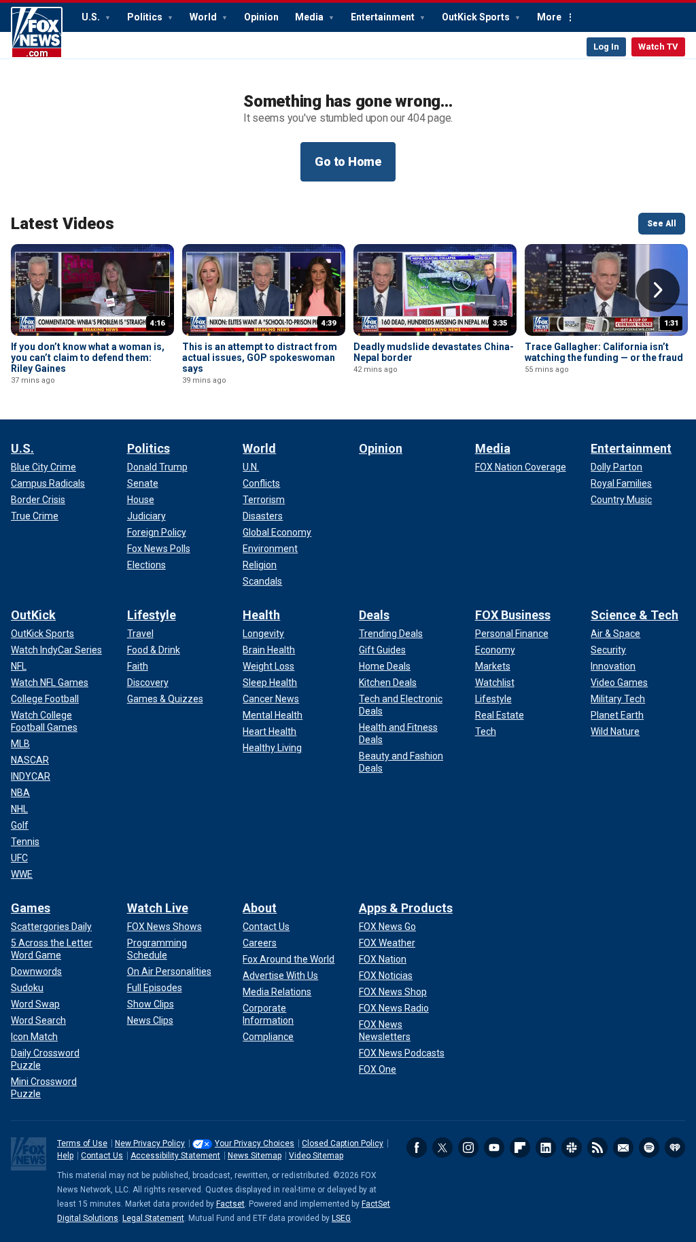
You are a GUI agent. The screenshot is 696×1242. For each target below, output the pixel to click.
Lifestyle (151, 615)
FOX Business (513, 615)
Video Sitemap (316, 1155)
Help (65, 1155)
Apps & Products (406, 908)
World (204, 17)
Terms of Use (82, 1143)
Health (261, 615)
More (549, 17)
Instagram (468, 1147)
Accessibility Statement (175, 1155)
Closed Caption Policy (342, 1143)
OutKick (33, 615)
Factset (230, 1204)
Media (310, 17)
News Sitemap (254, 1155)
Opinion (261, 17)
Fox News (37, 32)
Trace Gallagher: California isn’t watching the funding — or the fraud (604, 352)
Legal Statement (153, 1218)
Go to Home (348, 161)
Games (30, 908)
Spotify (649, 1147)
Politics (145, 17)
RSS (597, 1147)
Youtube (494, 1147)
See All (661, 223)
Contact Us (102, 1155)
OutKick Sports (477, 17)
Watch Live (157, 908)
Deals (374, 615)
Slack (571, 1147)
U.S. (92, 17)
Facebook (416, 1147)
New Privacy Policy (150, 1143)
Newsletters (623, 1147)
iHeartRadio (675, 1147)
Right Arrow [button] (658, 290)
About (260, 908)
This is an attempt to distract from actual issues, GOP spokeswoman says (259, 357)
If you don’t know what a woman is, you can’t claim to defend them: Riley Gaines (87, 357)
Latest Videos (62, 223)
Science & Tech (634, 615)
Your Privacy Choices (254, 1143)
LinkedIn (546, 1147)
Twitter (442, 1147)
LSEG (341, 1218)
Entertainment (384, 17)
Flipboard (520, 1147)
